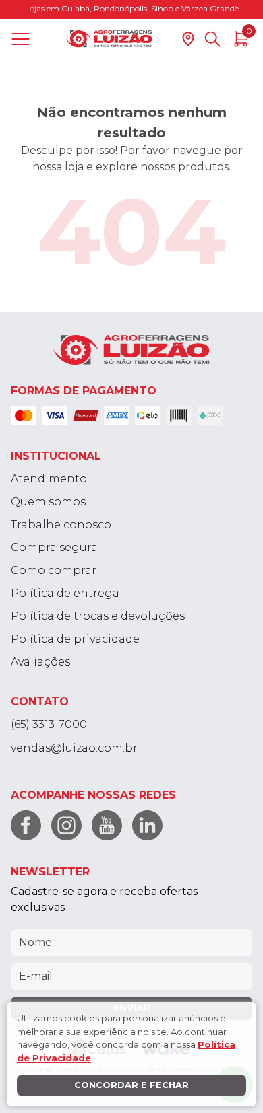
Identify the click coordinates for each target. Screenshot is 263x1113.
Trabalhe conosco (61, 524)
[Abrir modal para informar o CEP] (188, 39)
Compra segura (54, 547)
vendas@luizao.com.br (74, 748)
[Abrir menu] (23, 39)
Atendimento (49, 478)
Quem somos (48, 501)
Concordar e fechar (131, 1084)
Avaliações (40, 661)
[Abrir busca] (212, 39)
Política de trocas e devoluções (98, 616)
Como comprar (53, 570)
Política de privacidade (75, 639)
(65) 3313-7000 (49, 724)
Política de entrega (65, 593)
